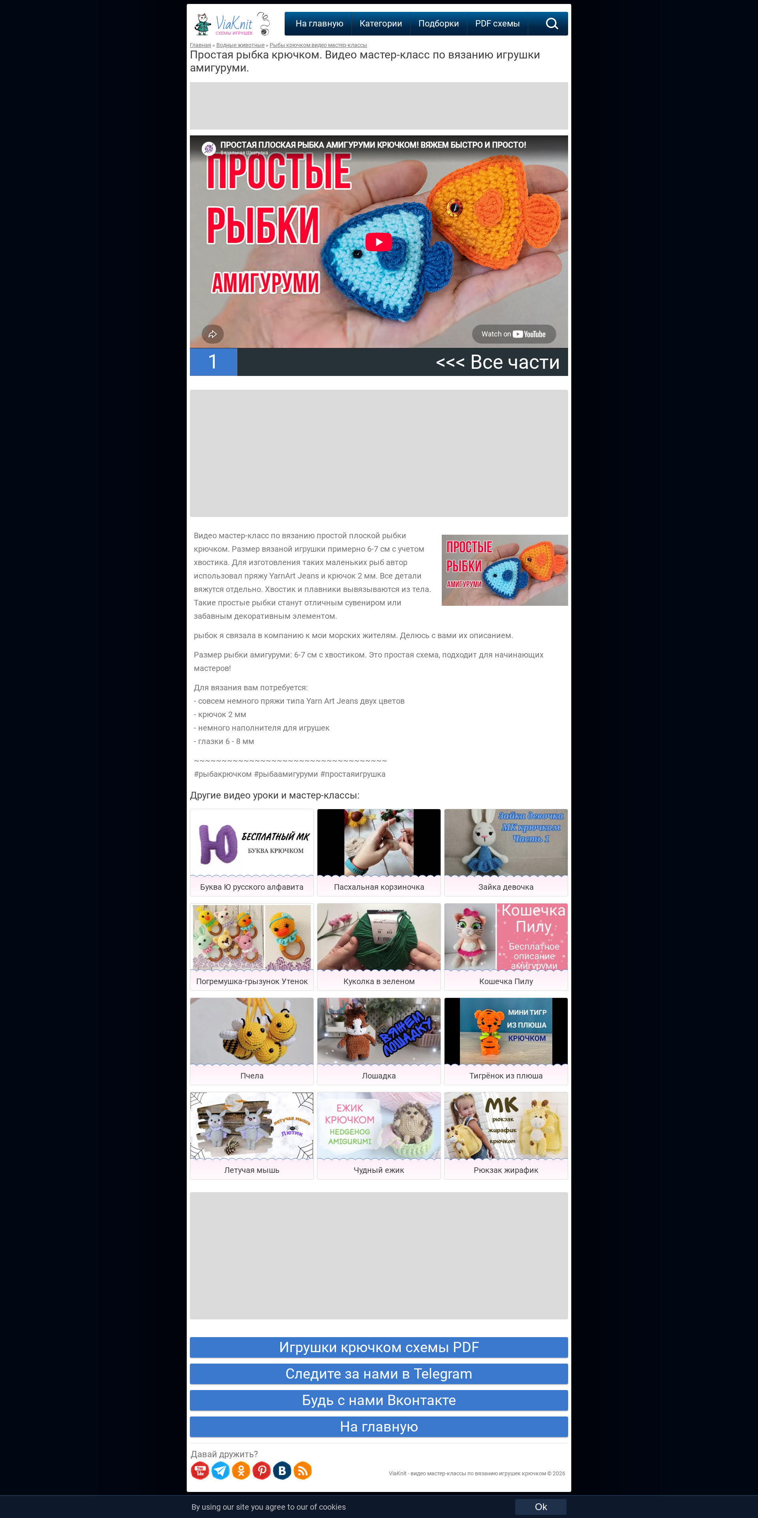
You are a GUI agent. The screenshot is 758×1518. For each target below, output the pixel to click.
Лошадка (379, 1075)
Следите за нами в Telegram (379, 1374)
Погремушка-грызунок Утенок (252, 981)
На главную (319, 23)
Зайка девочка (506, 887)
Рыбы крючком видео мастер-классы (318, 45)
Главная (200, 45)
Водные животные (240, 45)
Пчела (252, 1075)
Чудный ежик (379, 1170)
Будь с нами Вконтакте (379, 1400)
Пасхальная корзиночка (379, 887)
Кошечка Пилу (506, 981)
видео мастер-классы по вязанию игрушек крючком (478, 1473)
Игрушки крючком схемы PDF (379, 1347)
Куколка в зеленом (379, 981)
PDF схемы (497, 23)
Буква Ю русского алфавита (252, 887)
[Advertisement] (379, 106)
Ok (541, 1506)
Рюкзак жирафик (506, 1170)
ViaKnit (234, 28)
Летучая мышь (252, 1170)
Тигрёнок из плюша (506, 1075)
